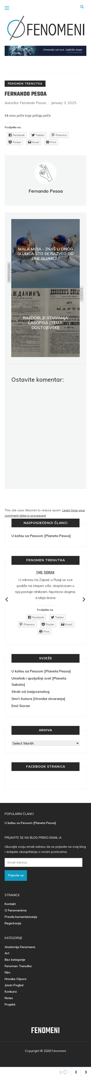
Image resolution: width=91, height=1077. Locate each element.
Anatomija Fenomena (20, 947)
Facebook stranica (45, 767)
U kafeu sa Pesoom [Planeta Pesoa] (41, 536)
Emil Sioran (45, 572)
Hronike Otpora (15, 979)
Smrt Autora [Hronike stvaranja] (38, 698)
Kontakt (10, 904)
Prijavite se (16, 875)
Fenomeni (45, 1031)
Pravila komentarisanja (21, 917)
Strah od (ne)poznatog (30, 691)
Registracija (13, 923)
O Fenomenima (16, 910)
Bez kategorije (15, 960)
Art (7, 953)
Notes (9, 998)
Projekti (10, 1004)
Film (7, 972)
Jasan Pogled (14, 985)
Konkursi (11, 992)
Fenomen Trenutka (25, 83)
